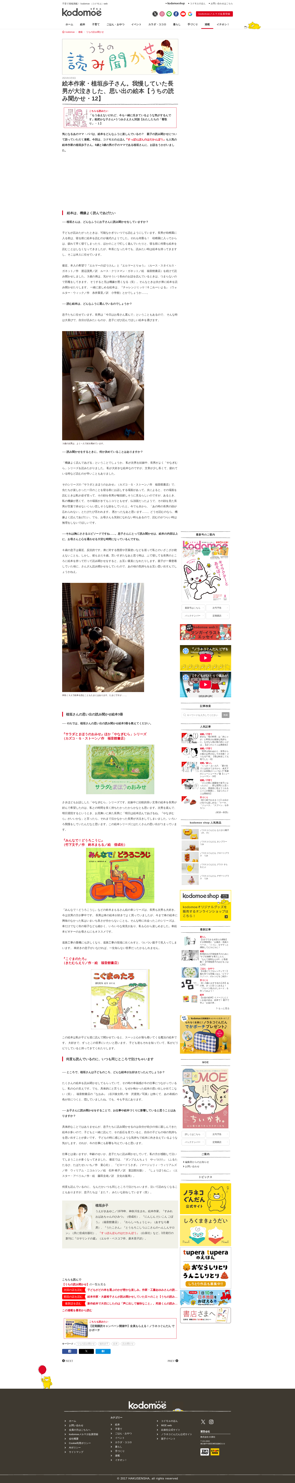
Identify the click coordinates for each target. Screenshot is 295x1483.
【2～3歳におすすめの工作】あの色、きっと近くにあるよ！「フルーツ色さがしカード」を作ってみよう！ (214, 987)
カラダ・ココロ (157, 24)
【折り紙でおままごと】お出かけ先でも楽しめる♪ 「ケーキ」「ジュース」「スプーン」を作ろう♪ (214, 804)
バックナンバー (192, 615)
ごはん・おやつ (115, 24)
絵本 (82, 24)
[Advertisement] (120, 182)
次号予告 (217, 608)
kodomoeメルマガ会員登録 (214, 13)
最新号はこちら (192, 608)
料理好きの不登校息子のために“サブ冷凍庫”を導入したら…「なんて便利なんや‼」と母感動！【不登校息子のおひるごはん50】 (214, 959)
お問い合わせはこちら (222, 3)
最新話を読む (73, 1303)
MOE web (166, 1425)
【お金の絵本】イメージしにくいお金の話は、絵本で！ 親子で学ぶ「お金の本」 (214, 1000)
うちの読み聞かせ (95, 32)
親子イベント (168, 1438)
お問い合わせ (192, 1166)
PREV (171, 1360)
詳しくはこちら (192, 1134)
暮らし (177, 24)
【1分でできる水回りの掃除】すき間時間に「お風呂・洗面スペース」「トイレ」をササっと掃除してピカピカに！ (214, 943)
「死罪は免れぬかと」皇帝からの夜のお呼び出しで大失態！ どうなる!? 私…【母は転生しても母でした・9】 (214, 755)
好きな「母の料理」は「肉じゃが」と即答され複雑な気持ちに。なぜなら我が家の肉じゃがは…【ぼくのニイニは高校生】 (214, 741)
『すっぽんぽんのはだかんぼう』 (145, 139)
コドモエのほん (198, 3)
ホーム (69, 24)
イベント (136, 24)
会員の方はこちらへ (79, 1429)
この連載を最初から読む (77, 1310)
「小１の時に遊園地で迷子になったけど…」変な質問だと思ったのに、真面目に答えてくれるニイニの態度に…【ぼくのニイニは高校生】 (214, 788)
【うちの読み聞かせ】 (75, 1284)
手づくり (193, 24)
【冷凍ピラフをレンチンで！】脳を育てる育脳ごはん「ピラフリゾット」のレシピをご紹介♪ (214, 974)
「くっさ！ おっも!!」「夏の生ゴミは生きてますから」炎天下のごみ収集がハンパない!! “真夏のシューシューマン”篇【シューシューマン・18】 (214, 771)
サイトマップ (76, 1452)
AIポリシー (75, 1447)
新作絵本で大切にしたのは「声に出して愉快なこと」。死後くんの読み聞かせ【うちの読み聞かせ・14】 (132, 1303)
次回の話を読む (73, 1289)
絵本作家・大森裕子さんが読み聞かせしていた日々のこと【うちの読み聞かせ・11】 (132, 1296)
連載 (207, 24)
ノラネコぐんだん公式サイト (176, 1434)
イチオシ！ (223, 24)
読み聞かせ (128, 1343)
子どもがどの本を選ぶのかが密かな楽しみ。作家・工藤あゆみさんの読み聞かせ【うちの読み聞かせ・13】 (132, 1289)
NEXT (69, 1360)
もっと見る (223, 1008)
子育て (96, 24)
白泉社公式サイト (170, 1429)
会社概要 (74, 1438)
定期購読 (217, 615)
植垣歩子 (104, 1343)
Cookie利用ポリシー (80, 1443)
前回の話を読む (73, 1296)
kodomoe (70, 32)
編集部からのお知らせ (197, 1162)
